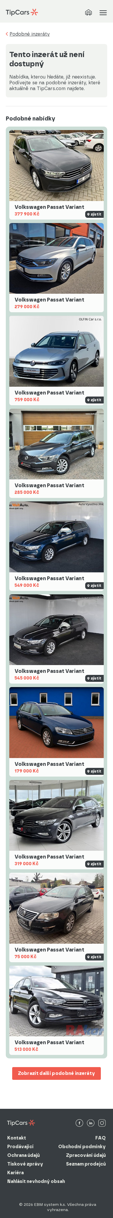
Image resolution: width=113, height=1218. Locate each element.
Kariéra (15, 1172)
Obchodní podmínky (82, 1146)
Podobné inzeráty (30, 34)
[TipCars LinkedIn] (90, 1123)
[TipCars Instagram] (102, 1123)
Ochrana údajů (23, 1155)
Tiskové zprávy (25, 1164)
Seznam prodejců (86, 1164)
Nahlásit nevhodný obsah (36, 1181)
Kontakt (16, 1138)
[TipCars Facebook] (79, 1123)
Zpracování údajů (86, 1155)
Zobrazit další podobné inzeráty (56, 1073)
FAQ (100, 1138)
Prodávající (20, 1146)
